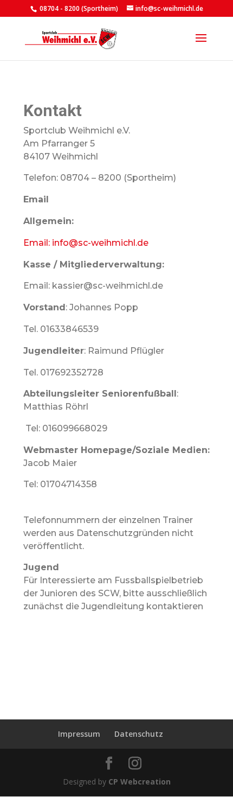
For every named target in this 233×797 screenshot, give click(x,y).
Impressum (79, 734)
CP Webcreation (139, 781)
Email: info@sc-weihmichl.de (85, 243)
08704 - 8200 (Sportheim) (78, 8)
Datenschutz (138, 734)
